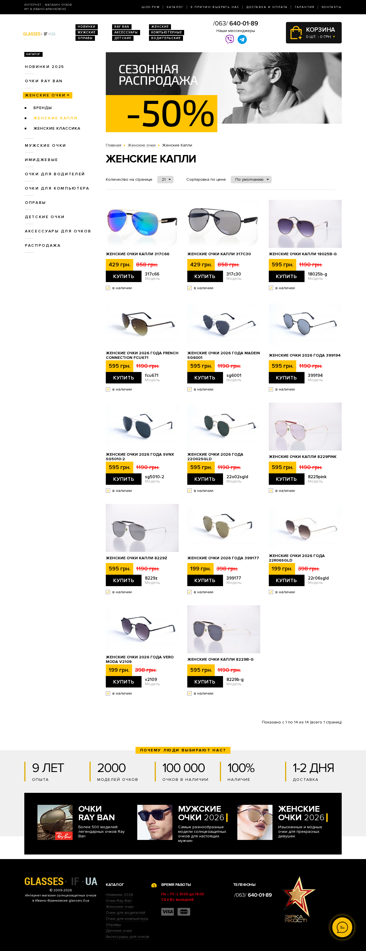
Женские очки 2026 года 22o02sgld (215, 456)
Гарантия (305, 7)
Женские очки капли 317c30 (219, 254)
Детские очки (45, 216)
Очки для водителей (55, 174)
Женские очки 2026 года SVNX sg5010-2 (140, 456)
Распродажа (43, 245)
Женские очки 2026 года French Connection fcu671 (142, 355)
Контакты (332, 7)
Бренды (42, 107)
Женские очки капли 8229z (136, 558)
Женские (160, 27)
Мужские (87, 32)
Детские (122, 38)
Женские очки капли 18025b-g (303, 254)
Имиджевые (41, 159)
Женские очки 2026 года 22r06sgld (297, 558)
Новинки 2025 (44, 66)
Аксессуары (126, 32)
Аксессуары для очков (58, 231)
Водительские (166, 38)
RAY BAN (121, 27)
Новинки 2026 (119, 894)
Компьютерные (166, 32)
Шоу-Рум (151, 7)
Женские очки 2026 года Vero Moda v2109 (140, 659)
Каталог (175, 7)
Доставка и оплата (267, 7)
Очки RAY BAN (44, 81)
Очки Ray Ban (119, 900)
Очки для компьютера (57, 188)
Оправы (85, 38)
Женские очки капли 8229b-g (220, 659)
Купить (123, 276)
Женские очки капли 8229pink (303, 457)
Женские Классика (56, 128)
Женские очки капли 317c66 (137, 254)
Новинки (87, 27)
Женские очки (45, 95)
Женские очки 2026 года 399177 (223, 558)
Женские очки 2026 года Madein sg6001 (223, 355)
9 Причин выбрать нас (215, 7)
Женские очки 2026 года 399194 (305, 355)
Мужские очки (45, 145)
